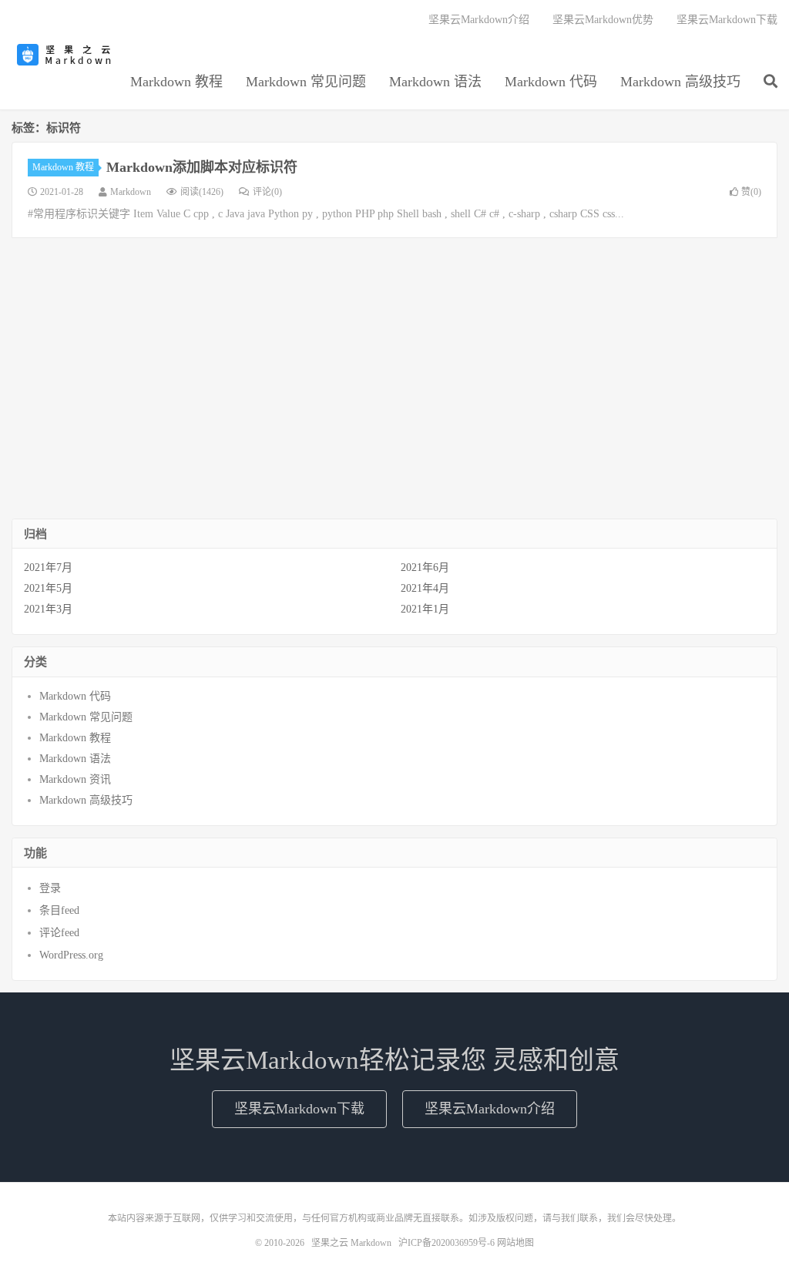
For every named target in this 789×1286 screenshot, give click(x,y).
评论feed (59, 932)
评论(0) (267, 191)
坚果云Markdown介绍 (478, 19)
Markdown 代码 (551, 81)
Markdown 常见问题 (306, 81)
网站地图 (515, 1242)
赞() (751, 191)
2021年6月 (425, 567)
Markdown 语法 (435, 81)
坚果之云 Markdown (65, 54)
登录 (50, 888)
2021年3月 (48, 609)
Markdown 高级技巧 (680, 81)
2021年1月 (425, 609)
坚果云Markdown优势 (602, 19)
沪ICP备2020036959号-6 (446, 1242)
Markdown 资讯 (75, 779)
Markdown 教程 (176, 81)
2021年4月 (425, 588)
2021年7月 (48, 567)
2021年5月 (48, 588)
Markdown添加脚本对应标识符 (201, 167)
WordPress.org (71, 955)
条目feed (59, 910)
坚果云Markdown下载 (727, 19)
